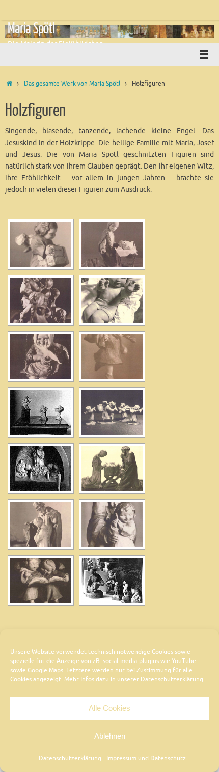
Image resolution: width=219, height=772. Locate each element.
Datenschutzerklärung (70, 758)
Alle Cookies (109, 708)
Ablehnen (109, 736)
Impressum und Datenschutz (146, 758)
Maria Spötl (31, 28)
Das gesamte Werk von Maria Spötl (72, 83)
